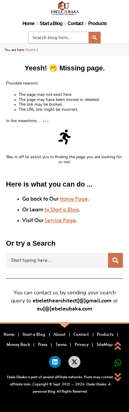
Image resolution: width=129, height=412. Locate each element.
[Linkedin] (55, 362)
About (59, 335)
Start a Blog (51, 23)
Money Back (18, 345)
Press (42, 345)
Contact (75, 23)
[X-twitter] (74, 362)
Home (28, 23)
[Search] (94, 37)
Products (97, 23)
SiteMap (105, 345)
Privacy (81, 345)
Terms (61, 345)
